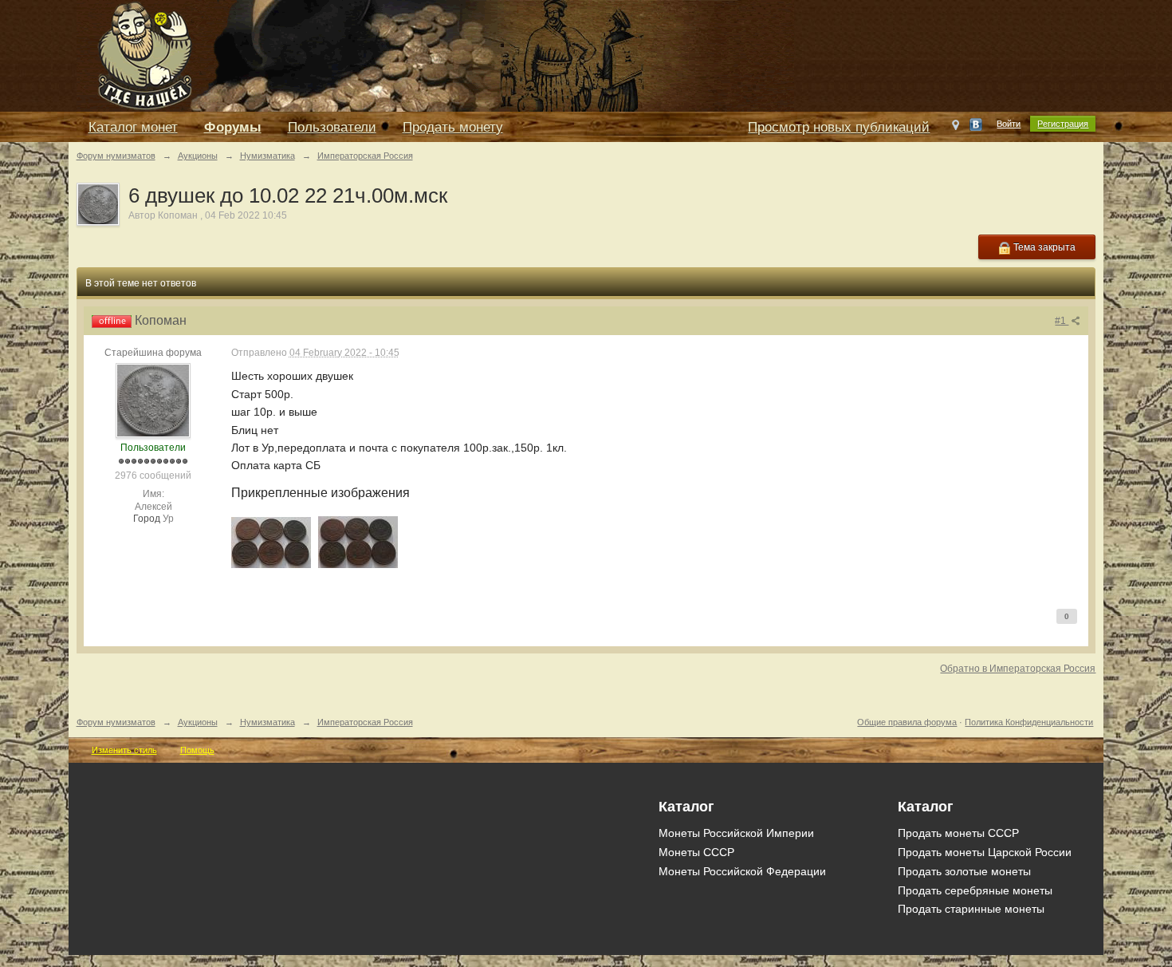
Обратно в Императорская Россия (1017, 668)
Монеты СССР (696, 852)
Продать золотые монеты (964, 871)
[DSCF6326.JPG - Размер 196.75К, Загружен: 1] (271, 542)
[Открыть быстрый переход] (955, 128)
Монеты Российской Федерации (742, 871)
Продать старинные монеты (971, 908)
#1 (1061, 320)
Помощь (197, 750)
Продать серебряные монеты (975, 890)
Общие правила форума (907, 722)
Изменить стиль (124, 750)
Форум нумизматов (116, 722)
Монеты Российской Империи (736, 833)
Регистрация (1062, 123)
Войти (1009, 123)
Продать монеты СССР (958, 833)
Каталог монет (133, 127)
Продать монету (453, 127)
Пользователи (332, 127)
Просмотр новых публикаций (839, 127)
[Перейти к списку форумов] (435, 55)
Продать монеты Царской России (985, 852)
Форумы (233, 127)
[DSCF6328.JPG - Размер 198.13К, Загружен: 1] (358, 542)
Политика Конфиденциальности (1029, 722)
